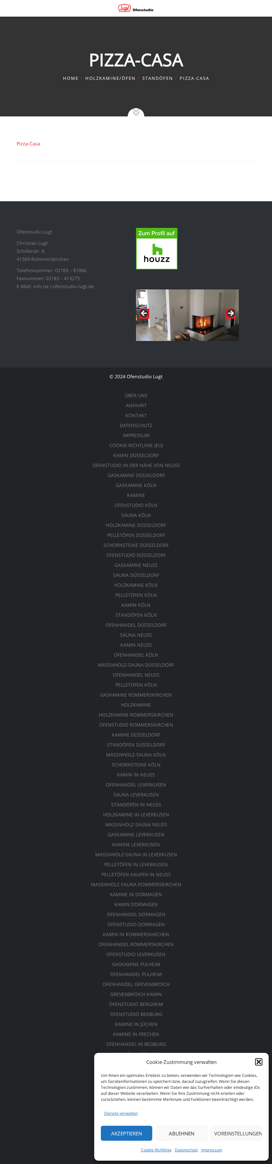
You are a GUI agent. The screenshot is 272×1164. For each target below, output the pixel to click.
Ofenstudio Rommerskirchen (136, 725)
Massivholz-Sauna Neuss (136, 824)
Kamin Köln (136, 605)
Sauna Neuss (136, 635)
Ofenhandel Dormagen (136, 914)
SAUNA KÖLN (136, 515)
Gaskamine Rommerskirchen (136, 695)
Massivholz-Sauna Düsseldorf (136, 665)
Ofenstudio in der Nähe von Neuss (136, 465)
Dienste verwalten (121, 1113)
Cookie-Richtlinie (156, 1150)
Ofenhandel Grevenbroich (136, 984)
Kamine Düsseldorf (136, 735)
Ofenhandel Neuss (136, 675)
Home (71, 78)
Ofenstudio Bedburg (136, 1014)
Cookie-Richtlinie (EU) (136, 445)
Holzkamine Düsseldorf (136, 525)
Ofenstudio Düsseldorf (136, 555)
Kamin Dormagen (136, 904)
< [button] (144, 314)
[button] (258, 1062)
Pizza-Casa (28, 143)
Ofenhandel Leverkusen (136, 784)
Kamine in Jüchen (136, 1024)
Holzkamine (136, 705)
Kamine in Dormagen (136, 894)
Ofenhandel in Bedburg (136, 1044)
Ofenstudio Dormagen (136, 924)
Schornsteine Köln (136, 764)
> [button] (231, 314)
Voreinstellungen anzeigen (238, 1133)
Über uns (136, 395)
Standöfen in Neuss (136, 804)
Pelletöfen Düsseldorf (136, 535)
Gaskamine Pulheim (136, 964)
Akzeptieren (126, 1133)
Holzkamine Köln (136, 585)
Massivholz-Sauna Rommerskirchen (136, 884)
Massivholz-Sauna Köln (136, 754)
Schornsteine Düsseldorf (136, 545)
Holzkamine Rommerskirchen (136, 715)
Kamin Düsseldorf (136, 455)
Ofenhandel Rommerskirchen (136, 944)
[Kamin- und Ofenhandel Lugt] (136, 8)
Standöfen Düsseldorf (136, 745)
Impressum (211, 1150)
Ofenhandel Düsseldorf (136, 625)
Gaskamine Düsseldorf (136, 475)
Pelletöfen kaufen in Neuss (136, 874)
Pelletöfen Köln (136, 595)
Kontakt (136, 415)
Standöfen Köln (136, 615)
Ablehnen (181, 1133)
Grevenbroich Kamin (136, 994)
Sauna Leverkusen (136, 794)
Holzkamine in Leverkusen (136, 814)
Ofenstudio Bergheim (136, 1004)
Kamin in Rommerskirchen (136, 934)
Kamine (136, 495)
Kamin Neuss (136, 645)
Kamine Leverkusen (136, 844)
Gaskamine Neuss (136, 565)
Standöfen (157, 78)
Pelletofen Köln (136, 685)
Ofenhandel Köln (136, 655)
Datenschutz (186, 1150)
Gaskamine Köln (136, 485)
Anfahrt (136, 405)
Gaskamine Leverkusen (136, 834)
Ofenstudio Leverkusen (136, 954)
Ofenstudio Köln (136, 505)
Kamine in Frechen (136, 1034)
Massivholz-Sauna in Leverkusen (136, 854)
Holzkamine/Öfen (110, 78)
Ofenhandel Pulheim (136, 974)
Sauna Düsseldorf (136, 575)
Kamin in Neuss (136, 774)
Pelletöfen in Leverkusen (136, 864)
